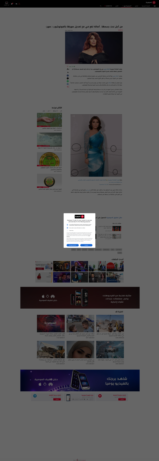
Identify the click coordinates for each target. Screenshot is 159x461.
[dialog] (79, 230)
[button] (79, 230)
